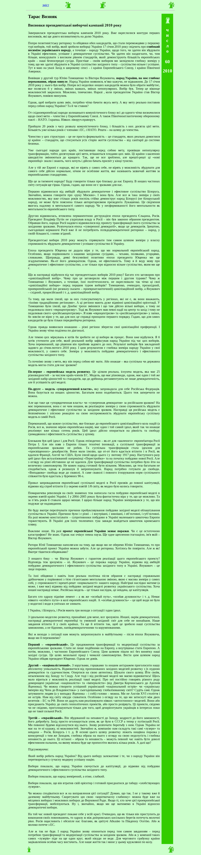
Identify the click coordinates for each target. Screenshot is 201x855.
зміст (45, 5)
